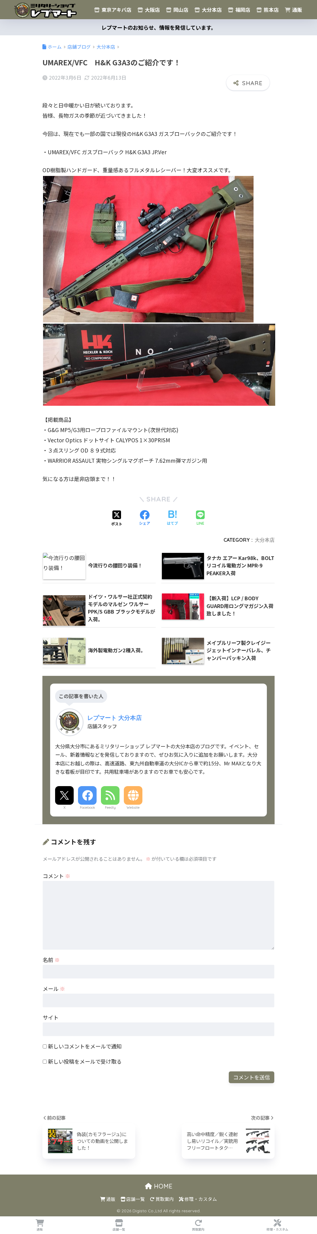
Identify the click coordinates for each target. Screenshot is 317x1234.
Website (133, 807)
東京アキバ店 (115, 9)
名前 (51, 960)
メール (54, 988)
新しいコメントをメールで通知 (85, 1046)
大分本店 (211, 9)
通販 (296, 9)
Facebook (87, 807)
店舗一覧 (135, 1199)
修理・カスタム (200, 1199)
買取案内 (164, 1199)
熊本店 (271, 9)
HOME (162, 1186)
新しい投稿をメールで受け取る (85, 1061)
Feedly (110, 807)
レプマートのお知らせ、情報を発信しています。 (158, 27)
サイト (51, 1017)
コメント (56, 876)
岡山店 (180, 9)
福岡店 (242, 9)
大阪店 (152, 9)
